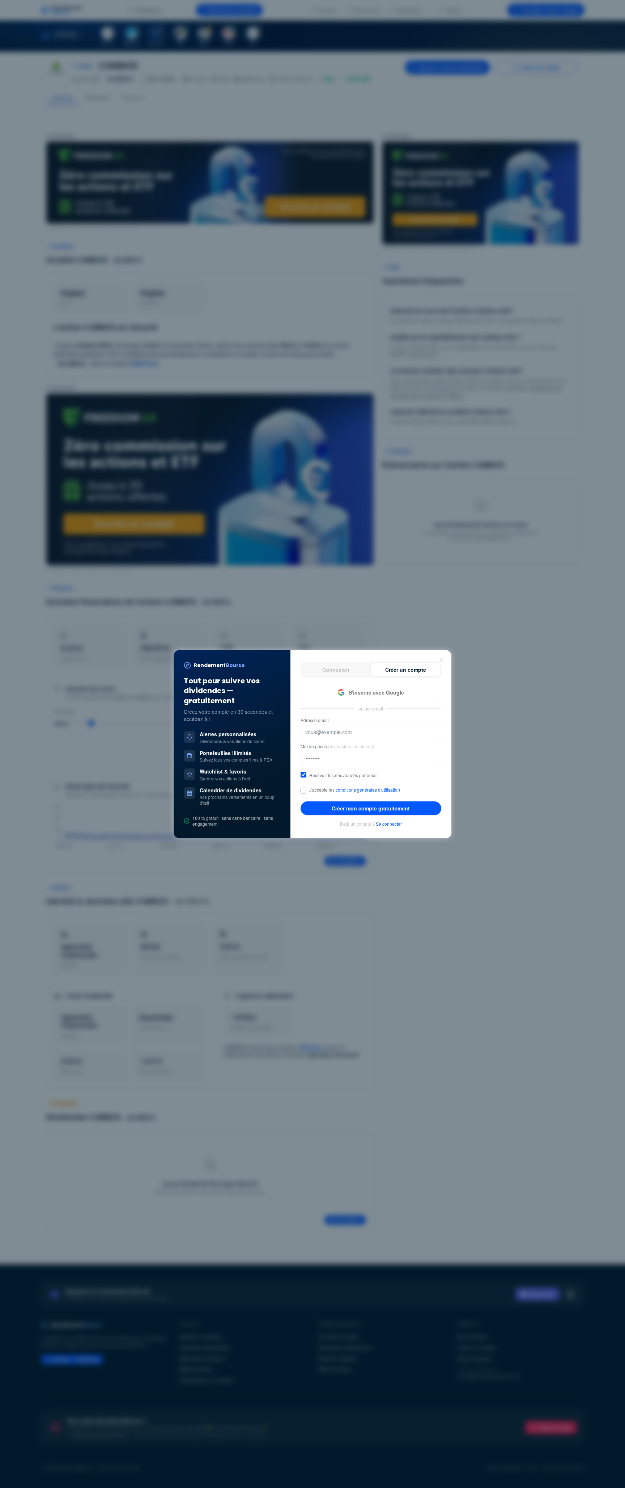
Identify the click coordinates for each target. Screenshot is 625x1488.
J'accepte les (354, 790)
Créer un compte (405, 669)
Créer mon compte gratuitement (371, 808)
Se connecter (389, 824)
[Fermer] (441, 660)
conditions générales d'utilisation (368, 790)
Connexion (335, 669)
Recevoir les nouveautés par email (343, 775)
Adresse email (315, 720)
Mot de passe (337, 746)
